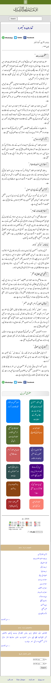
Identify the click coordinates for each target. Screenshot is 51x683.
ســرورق (41, 679)
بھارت (15, 633)
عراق (3, 637)
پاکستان (10, 633)
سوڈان (17, 637)
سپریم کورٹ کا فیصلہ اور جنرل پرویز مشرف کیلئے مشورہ (36, 471)
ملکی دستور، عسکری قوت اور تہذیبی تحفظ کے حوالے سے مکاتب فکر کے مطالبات (36, 411)
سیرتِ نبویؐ (44, 567)
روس (29, 637)
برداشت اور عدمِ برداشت (13, 487)
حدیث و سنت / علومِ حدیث (40, 558)
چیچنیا (36, 637)
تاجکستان (4, 633)
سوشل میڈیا (20, 679)
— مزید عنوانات (5, 619)
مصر (32, 641)
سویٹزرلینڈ (12, 637)
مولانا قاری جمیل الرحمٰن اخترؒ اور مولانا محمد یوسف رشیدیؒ (13, 435)
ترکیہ (46, 637)
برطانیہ (26, 633)
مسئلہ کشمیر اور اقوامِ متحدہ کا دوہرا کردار (13, 405)
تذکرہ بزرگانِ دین (42, 613)
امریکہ (39, 633)
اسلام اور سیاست (42, 579)
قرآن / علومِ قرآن (42, 554)
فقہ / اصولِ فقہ (43, 563)
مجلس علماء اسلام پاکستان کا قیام (13, 504)
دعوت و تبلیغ (43, 601)
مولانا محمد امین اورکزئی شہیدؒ (36, 504)
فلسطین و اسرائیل (38, 641)
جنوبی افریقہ (41, 637)
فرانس (45, 641)
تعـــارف (32, 679)
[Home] (25, 12)
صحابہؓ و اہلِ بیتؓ (43, 575)
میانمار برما (27, 641)
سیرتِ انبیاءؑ (44, 571)
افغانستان (44, 633)
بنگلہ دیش (20, 633)
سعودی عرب (23, 637)
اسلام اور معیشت (42, 588)
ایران (30, 633)
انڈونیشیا (35, 633)
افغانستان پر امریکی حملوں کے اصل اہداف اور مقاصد (36, 454)
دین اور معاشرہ (43, 596)
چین (33, 637)
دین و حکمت (44, 605)
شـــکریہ (10, 679)
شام (7, 637)
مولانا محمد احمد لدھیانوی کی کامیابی (36, 431)
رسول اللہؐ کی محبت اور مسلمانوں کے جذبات (13, 471)
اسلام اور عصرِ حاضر (42, 592)
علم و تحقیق (44, 609)
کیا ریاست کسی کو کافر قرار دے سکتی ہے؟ (36, 489)
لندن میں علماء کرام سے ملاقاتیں (13, 452)
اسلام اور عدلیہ (43, 584)
